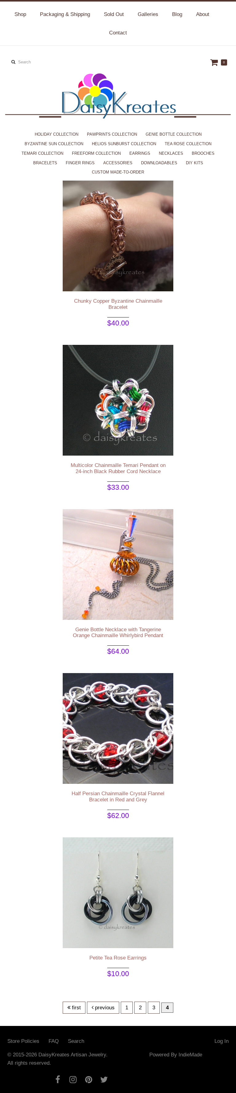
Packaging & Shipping (65, 14)
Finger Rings (80, 163)
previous (104, 1008)
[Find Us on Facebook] (57, 1079)
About (202, 14)
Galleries (148, 14)
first (75, 1008)
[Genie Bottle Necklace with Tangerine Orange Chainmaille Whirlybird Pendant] (118, 564)
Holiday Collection (56, 134)
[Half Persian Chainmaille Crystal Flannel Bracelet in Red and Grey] (118, 728)
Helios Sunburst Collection (124, 144)
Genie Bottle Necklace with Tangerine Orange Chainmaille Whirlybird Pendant (118, 633)
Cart (214, 62)
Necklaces (171, 153)
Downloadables (159, 163)
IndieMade (190, 1055)
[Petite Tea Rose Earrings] (118, 892)
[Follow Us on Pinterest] (88, 1079)
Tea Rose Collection (188, 144)
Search (76, 1041)
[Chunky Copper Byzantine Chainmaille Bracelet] (118, 236)
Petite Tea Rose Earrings (118, 958)
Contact (118, 33)
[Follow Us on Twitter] (104, 1079)
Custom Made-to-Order (118, 172)
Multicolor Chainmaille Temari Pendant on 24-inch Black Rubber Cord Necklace (118, 468)
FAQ (54, 1041)
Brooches (203, 153)
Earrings (139, 153)
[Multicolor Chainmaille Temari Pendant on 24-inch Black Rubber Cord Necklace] (118, 400)
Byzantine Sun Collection (54, 144)
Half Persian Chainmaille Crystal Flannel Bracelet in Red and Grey (118, 797)
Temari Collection (42, 153)
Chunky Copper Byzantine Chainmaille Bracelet (118, 304)
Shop (20, 14)
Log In (221, 1041)
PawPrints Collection (112, 134)
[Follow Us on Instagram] (73, 1079)
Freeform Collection (96, 153)
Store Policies (23, 1041)
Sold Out (114, 14)
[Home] (118, 84)
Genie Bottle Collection (174, 134)
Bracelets (45, 163)
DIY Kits (194, 163)
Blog (177, 14)
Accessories (117, 163)
